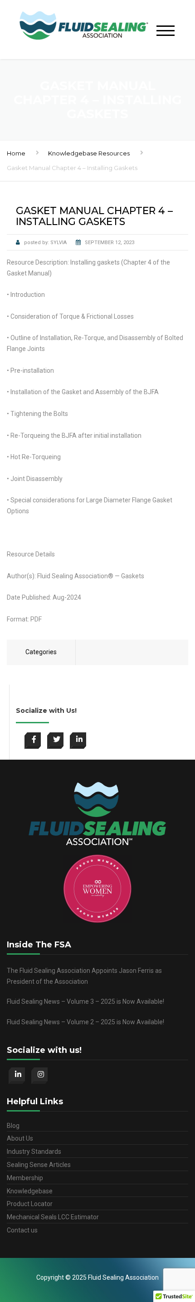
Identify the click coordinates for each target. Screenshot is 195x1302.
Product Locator (30, 1203)
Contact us (22, 1230)
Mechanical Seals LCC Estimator (53, 1217)
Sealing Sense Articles (39, 1164)
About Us (20, 1138)
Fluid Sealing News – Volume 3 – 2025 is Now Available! (85, 1001)
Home (16, 153)
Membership (25, 1178)
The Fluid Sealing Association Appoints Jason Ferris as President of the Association (84, 976)
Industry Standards (34, 1151)
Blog (13, 1125)
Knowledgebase (30, 1191)
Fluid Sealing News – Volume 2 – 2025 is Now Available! (85, 1022)
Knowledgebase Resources (89, 153)
